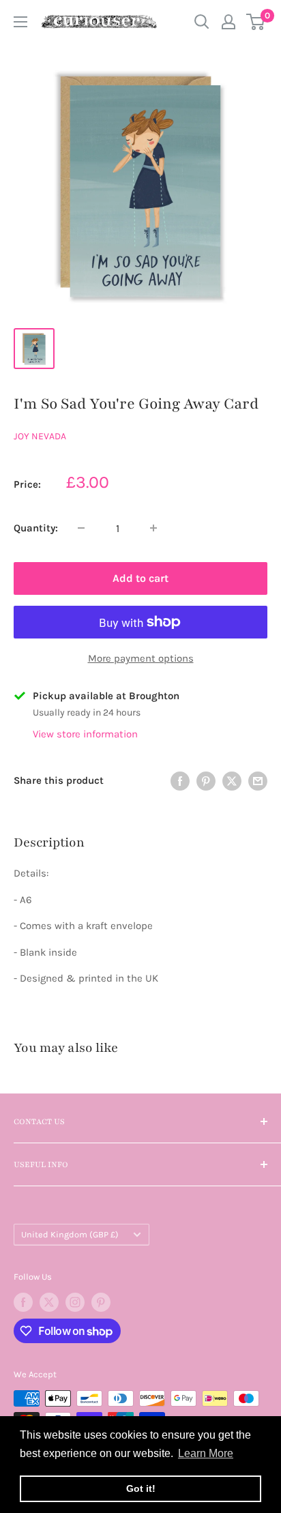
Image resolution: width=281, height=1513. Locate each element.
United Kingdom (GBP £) (70, 1234)
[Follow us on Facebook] (23, 1302)
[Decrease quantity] (81, 528)
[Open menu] (20, 21)
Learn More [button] (205, 1453)
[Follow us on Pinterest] (100, 1302)
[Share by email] (257, 781)
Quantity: (36, 528)
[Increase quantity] (153, 528)
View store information (85, 734)
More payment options (141, 658)
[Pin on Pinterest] (206, 781)
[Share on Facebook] (180, 781)
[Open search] (201, 21)
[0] (256, 22)
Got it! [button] (141, 1488)
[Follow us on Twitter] (49, 1302)
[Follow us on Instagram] (75, 1302)
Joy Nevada (40, 436)
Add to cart (140, 578)
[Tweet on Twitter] (231, 781)
